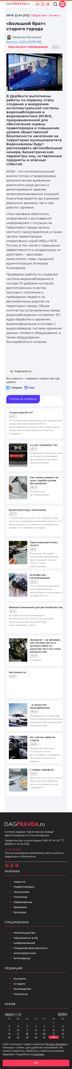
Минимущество (24, 932)
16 (9, 1033)
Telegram (16, 387)
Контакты (20, 978)
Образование (23, 902)
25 (27, 1037)
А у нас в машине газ (43, 444)
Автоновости (17, 672)
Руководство (22, 988)
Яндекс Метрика (56, 1044)
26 (36, 1037)
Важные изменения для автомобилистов (35, 607)
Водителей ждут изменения (27, 509)
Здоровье (20, 907)
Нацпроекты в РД (26, 937)
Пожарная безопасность (31, 948)
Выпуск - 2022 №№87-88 (23, 41)
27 (44, 1037)
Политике (38, 1054)
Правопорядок (24, 886)
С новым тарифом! (42, 769)
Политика (20, 896)
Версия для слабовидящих (28, 46)
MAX (31, 387)
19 (36, 1033)
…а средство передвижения (40, 706)
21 (54, 1033)
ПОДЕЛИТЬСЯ (22, 371)
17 (18, 1033)
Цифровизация (24, 942)
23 (9, 1037)
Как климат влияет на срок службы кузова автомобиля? (44, 480)
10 (18, 1030)
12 (36, 1030)
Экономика (21, 891)
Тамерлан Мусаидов (26, 37)
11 (27, 1030)
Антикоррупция (25, 953)
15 (63, 1030)
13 (44, 1030)
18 (27, 1033)
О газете (19, 983)
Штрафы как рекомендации (40, 576)
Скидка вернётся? (21, 412)
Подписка (20, 994)
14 (54, 1030)
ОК (36, 1063)
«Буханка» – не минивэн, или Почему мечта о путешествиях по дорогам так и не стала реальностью (45, 645)
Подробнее (13, 849)
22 (63, 1033)
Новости (19, 881)
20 (44, 1033)
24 (18, 1037)
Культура (20, 912)
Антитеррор (22, 958)
